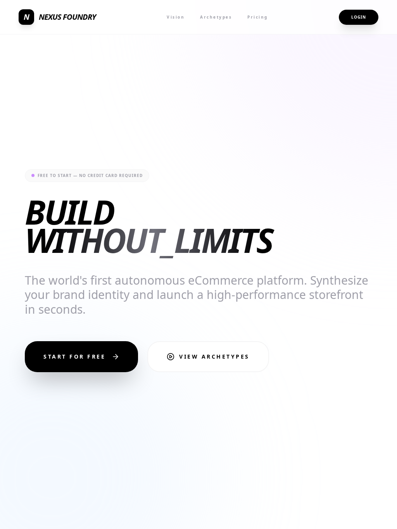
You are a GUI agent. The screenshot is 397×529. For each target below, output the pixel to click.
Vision (176, 17)
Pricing (257, 17)
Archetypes (216, 17)
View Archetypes (214, 356)
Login (358, 17)
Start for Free (74, 356)
